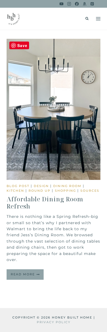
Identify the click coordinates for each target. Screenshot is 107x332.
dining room (67, 186)
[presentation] (53, 109)
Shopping (65, 191)
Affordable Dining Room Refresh (45, 202)
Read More (27, 276)
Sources (89, 191)
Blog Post (18, 186)
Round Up (39, 191)
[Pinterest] (92, 4)
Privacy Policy (54, 322)
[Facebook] (77, 4)
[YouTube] (61, 4)
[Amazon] (84, 4)
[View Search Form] (87, 18)
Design (41, 186)
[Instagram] (69, 4)
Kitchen (15, 191)
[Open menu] (98, 18)
